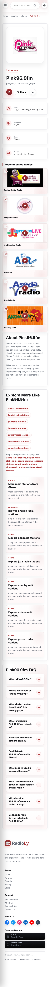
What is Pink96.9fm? (20, 679)
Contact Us (10, 909)
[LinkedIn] (25, 922)
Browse (8, 878)
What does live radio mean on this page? (20, 769)
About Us (9, 903)
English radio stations (18, 415)
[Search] (34, 5)
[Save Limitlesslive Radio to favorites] (6, 227)
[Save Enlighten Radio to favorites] (6, 199)
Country (14, 16)
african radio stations (18, 441)
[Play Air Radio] (25, 260)
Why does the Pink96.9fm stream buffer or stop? (19, 801)
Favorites (9, 881)
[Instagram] (19, 922)
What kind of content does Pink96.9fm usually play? (20, 707)
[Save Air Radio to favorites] (6, 254)
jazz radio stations (17, 428)
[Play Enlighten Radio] (25, 205)
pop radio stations (17, 421)
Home (5, 16)
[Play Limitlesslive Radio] (25, 233)
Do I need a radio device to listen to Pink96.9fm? (18, 817)
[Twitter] (13, 922)
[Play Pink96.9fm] (9, 92)
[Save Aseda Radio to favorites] (6, 282)
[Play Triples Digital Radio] (25, 178)
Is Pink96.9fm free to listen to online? (20, 739)
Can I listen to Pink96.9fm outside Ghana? (19, 754)
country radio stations (19, 435)
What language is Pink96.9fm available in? (20, 723)
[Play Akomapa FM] (25, 315)
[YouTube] (31, 922)
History (8, 884)
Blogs (7, 888)
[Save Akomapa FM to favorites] (6, 309)
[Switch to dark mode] (44, 5)
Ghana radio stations (18, 408)
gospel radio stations (18, 448)
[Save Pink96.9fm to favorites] (33, 92)
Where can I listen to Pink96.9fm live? (20, 692)
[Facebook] (7, 922)
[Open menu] (5, 5)
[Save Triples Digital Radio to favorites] (6, 171)
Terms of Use (11, 906)
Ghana (24, 16)
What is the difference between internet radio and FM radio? (21, 784)
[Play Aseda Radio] (25, 288)
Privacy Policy (11, 899)
